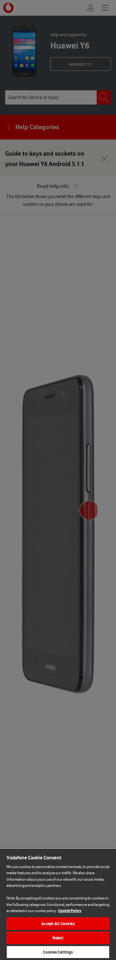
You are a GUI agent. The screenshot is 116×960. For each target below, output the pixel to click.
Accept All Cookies (57, 923)
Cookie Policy (70, 910)
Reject (58, 937)
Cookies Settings (58, 952)
